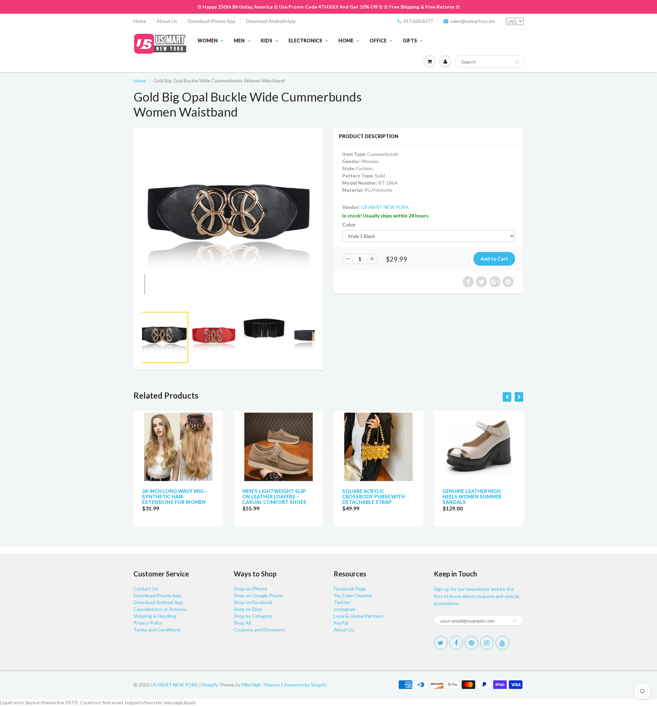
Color (349, 225)
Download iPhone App (211, 21)
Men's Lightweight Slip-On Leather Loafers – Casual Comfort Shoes (275, 496)
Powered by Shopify (305, 685)
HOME (345, 40)
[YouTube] (502, 643)
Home (139, 21)
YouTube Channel (353, 595)
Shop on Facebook (253, 602)
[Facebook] (456, 643)
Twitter (342, 602)
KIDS (266, 40)
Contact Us (145, 588)
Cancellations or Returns (159, 609)
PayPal (341, 623)
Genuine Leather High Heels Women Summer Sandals (471, 496)
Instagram (345, 609)
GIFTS (410, 40)
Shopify (210, 685)
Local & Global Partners (359, 616)
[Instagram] (487, 643)
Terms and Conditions (157, 629)
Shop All (242, 623)
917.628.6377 (418, 21)
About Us (167, 21)
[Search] (517, 61)
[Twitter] (441, 643)
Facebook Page (350, 588)
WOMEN (207, 40)
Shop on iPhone (250, 588)
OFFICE (378, 40)
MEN (239, 40)
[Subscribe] (515, 620)
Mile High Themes (261, 685)
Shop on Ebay (248, 609)
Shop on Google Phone (258, 595)
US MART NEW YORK (385, 207)
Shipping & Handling (154, 616)
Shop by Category (253, 616)
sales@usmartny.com (472, 21)
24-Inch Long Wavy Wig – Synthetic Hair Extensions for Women (175, 496)
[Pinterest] (471, 643)
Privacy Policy (148, 623)
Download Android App (271, 21)
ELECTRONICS (305, 40)
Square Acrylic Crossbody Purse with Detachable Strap (373, 496)
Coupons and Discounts (259, 629)
